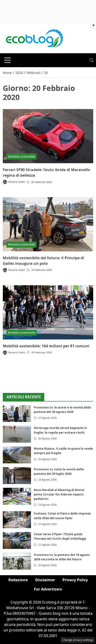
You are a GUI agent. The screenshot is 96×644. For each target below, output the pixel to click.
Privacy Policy (75, 579)
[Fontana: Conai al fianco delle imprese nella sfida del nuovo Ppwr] (17, 519)
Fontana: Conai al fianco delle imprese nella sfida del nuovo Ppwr (62, 515)
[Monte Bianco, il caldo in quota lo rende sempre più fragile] (17, 454)
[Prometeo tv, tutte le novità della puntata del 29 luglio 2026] (17, 475)
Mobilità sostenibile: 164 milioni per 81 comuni (46, 346)
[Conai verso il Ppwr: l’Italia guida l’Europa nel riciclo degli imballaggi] (17, 540)
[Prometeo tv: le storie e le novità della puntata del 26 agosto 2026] (17, 413)
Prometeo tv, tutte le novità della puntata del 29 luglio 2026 (59, 471)
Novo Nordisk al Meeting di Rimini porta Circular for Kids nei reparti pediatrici (59, 494)
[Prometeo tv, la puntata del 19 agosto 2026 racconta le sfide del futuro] (17, 561)
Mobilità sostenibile (21, 156)
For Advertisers (48, 589)
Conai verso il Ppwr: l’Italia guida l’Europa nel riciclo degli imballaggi (60, 536)
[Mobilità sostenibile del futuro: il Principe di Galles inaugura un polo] (48, 224)
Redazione (18, 579)
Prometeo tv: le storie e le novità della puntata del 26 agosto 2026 (62, 409)
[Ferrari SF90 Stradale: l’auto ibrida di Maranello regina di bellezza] (48, 136)
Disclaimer (45, 579)
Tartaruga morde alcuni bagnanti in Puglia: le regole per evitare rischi (60, 430)
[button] (91, 60)
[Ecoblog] (34, 37)
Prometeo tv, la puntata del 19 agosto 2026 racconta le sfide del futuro (62, 557)
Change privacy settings (77, 640)
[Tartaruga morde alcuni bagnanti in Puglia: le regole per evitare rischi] (17, 434)
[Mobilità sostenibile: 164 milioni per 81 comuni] (48, 312)
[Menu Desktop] (7, 60)
